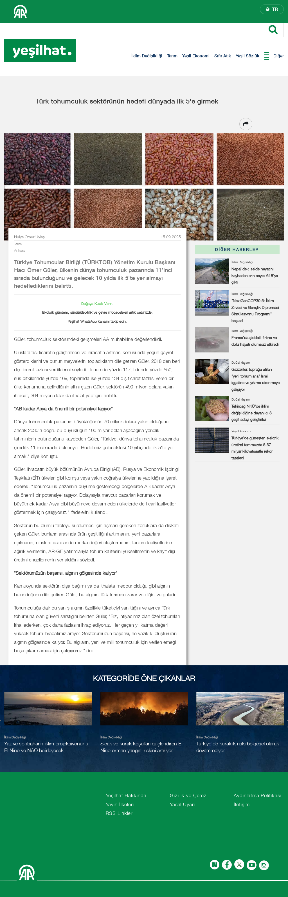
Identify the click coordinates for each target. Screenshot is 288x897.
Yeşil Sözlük (247, 56)
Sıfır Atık (222, 56)
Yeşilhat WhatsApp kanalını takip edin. (97, 321)
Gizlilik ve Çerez (188, 795)
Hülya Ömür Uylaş (29, 236)
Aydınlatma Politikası (257, 795)
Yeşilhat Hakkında (126, 795)
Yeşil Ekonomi (196, 56)
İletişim (241, 804)
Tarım (172, 56)
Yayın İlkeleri (120, 804)
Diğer (278, 56)
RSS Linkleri (120, 813)
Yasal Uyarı (182, 804)
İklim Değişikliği (146, 56)
